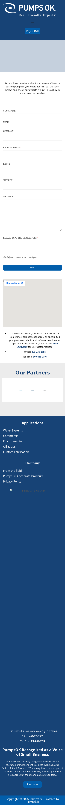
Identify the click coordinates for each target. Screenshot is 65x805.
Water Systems (13, 430)
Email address (12, 147)
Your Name (9, 111)
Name (6, 122)
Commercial (11, 436)
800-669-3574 (40, 356)
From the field (12, 471)
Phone (6, 164)
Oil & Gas (9, 446)
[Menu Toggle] (32, 21)
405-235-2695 (39, 351)
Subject (7, 180)
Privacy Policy (12, 481)
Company (8, 131)
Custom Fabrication (16, 452)
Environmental (13, 441)
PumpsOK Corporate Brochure (23, 476)
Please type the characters (20, 238)
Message (8, 196)
